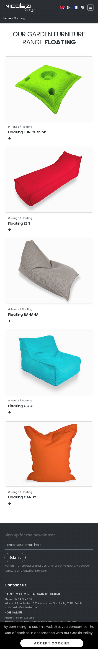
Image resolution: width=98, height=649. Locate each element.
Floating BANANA (23, 314)
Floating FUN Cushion (27, 132)
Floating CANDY (22, 497)
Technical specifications (32, 138)
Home (7, 18)
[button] (90, 7)
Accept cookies (52, 643)
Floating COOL (21, 405)
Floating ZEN (19, 223)
